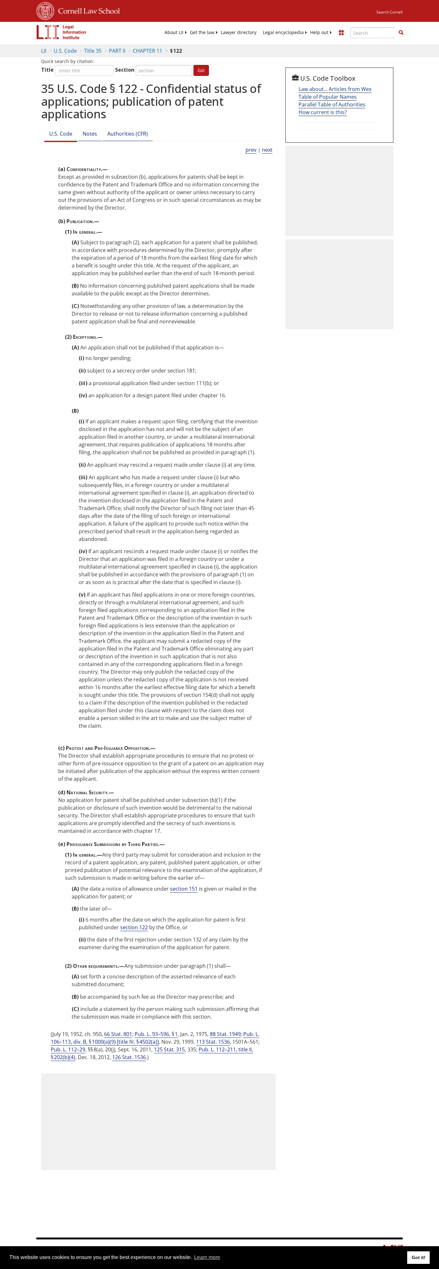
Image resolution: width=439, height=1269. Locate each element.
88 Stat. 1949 (225, 1034)
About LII (174, 32)
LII (43, 50)
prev (251, 149)
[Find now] (401, 33)
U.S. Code (65, 50)
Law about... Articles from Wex (335, 89)
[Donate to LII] (341, 32)
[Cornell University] (45, 10)
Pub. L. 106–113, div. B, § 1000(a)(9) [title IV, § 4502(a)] (155, 1037)
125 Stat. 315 (169, 1049)
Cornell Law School (87, 10)
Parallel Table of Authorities (332, 104)
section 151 (184, 888)
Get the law (202, 32)
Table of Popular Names (328, 96)
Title (47, 69)
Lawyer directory (238, 32)
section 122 (134, 927)
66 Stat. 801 (118, 1034)
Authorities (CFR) (127, 133)
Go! (201, 70)
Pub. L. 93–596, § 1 (156, 1034)
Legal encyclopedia (283, 32)
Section (124, 69)
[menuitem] (174, 32)
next (267, 149)
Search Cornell (389, 12)
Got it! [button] (419, 1257)
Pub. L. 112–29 (68, 1049)
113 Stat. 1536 (213, 1041)
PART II (117, 50)
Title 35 (93, 50)
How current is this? (323, 112)
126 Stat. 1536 (129, 1057)
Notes (90, 133)
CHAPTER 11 (147, 50)
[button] (401, 32)
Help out (319, 32)
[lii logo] (61, 32)
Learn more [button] (207, 1257)
